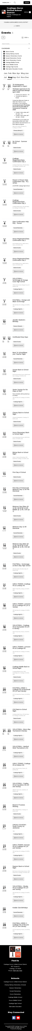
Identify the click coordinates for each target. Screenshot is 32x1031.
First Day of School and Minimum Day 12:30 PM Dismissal (21, 489)
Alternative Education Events (14, 69)
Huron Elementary (15, 994)
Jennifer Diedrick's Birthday (19, 320)
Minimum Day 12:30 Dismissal (19, 527)
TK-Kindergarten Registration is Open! (20, 85)
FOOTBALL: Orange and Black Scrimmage (21, 300)
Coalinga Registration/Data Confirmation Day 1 (19, 160)
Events (18, 26)
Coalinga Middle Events (12, 62)
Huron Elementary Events (13, 60)
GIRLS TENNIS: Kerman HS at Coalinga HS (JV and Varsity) (21, 846)
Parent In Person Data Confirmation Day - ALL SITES (21, 181)
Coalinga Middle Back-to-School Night (21, 667)
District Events (10, 51)
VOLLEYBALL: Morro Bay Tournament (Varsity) (21, 730)
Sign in (27, 2)
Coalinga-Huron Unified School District (16, 22)
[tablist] (16, 73)
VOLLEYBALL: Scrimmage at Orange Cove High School (20, 280)
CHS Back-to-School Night (20, 710)
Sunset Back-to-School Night (20, 370)
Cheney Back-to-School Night (21, 413)
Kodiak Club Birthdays (20, 907)
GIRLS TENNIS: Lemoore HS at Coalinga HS (21, 647)
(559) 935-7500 (17, 970)
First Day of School (19, 472)
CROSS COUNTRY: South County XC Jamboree (19, 826)
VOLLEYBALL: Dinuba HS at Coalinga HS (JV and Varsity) (20, 887)
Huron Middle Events (12, 64)
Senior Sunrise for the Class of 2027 (20, 390)
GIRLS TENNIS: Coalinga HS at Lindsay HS (21, 584)
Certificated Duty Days (20, 337)
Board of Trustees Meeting (19, 805)
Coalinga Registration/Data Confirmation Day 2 (19, 201)
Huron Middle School (15, 1000)
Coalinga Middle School (15, 997)
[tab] (5, 73)
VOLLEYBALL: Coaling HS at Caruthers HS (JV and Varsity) (21, 785)
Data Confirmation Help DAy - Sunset (21, 222)
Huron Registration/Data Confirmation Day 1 (21, 239)
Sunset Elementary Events (13, 58)
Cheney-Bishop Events (12, 54)
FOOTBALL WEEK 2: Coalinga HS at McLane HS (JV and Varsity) (21, 924)
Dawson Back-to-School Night (21, 867)
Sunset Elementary (15, 991)
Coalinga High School (15, 1003)
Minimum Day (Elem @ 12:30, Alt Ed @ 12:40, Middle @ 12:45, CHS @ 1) (21, 509)
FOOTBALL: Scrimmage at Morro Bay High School (21, 564)
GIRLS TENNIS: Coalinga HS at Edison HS (21, 764)
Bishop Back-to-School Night (20, 453)
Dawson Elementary (15, 988)
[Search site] (15, 2)
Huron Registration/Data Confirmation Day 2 (21, 259)
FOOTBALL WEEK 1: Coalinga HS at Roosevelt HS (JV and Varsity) (21, 689)
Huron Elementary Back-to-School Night (21, 433)
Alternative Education (15, 1006)
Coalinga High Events (12, 67)
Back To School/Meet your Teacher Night (20, 353)
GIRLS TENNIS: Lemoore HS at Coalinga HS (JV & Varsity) (21, 605)
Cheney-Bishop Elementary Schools (15, 985)
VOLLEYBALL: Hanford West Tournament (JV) (21, 747)
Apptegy (19, 1028)
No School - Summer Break (20, 142)
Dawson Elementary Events (14, 56)
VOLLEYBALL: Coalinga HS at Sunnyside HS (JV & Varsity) (21, 627)
